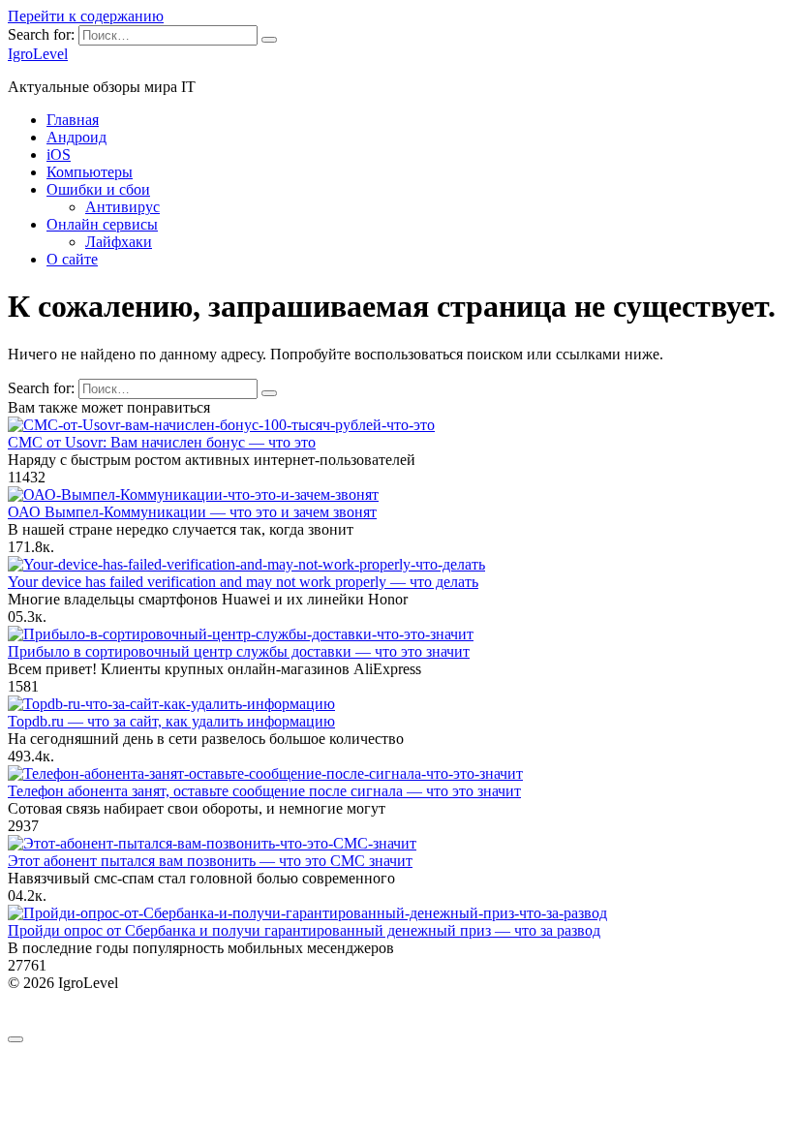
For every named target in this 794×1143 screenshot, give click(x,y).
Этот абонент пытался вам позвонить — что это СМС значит (210, 860)
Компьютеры (89, 172)
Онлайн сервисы (102, 224)
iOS (58, 154)
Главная (72, 119)
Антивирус (122, 207)
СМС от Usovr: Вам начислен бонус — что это (162, 442)
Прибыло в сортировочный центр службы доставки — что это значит (239, 651)
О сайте (72, 259)
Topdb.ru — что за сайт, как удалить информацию (171, 721)
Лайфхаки (118, 241)
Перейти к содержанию (86, 16)
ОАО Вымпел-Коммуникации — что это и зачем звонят (192, 512)
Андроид (76, 137)
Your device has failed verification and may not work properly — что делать (243, 581)
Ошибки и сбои (98, 189)
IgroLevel (38, 54)
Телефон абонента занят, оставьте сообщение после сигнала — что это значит (264, 791)
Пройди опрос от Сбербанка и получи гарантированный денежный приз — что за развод (304, 930)
